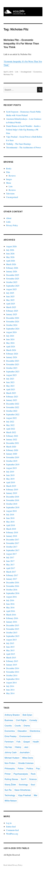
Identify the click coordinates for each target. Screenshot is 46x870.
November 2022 (12, 407)
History (18, 747)
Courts (18, 725)
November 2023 (12, 364)
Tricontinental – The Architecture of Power (23, 147)
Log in (9, 823)
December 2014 (12, 668)
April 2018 (10, 525)
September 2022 (12, 414)
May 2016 (10, 607)
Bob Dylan (27, 714)
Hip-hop (8, 747)
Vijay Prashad (24, 795)
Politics (29, 768)
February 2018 (12, 532)
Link (16, 71)
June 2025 (10, 296)
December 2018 (12, 496)
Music (8, 182)
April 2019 (10, 482)
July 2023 (10, 378)
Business (9, 720)
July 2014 (10, 686)
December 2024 (12, 318)
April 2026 (10, 260)
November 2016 (12, 586)
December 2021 (12, 443)
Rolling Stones (11, 779)
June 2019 (10, 475)
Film (8, 172)
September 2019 (12, 464)
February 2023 (12, 396)
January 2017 (11, 578)
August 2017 (11, 553)
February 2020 (12, 450)
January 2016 (11, 621)
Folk (18, 741)
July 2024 (10, 335)
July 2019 (10, 471)
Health (36, 741)
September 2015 (12, 636)
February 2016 (12, 618)
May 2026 (10, 257)
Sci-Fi (23, 779)
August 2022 (11, 418)
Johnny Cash (11, 752)
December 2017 (12, 539)
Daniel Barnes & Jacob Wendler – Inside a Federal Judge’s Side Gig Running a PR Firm (23, 129)
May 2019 (10, 478)
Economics (37, 71)
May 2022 (10, 425)
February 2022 (12, 435)
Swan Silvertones (22, 789)
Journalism (25, 752)
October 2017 (11, 546)
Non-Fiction (10, 763)
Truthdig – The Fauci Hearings (18, 143)
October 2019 (11, 461)
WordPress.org (12, 833)
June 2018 (10, 518)
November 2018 (12, 500)
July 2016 (10, 600)
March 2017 (11, 571)
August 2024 (11, 332)
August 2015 (11, 639)
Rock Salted (8, 865)
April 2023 (10, 389)
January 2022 (11, 439)
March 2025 (11, 307)
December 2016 (12, 582)
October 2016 (11, 589)
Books (8, 168)
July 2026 (10, 250)
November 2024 (12, 321)
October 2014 (11, 675)
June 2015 (10, 646)
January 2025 (11, 314)
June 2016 (10, 604)
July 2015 (10, 643)
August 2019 (11, 468)
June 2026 (10, 253)
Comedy (33, 720)
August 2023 (11, 375)
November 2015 (12, 629)
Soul (33, 784)
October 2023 (11, 368)
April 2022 (10, 428)
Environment (25, 736)
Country (8, 725)
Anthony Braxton (12, 714)
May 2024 (10, 343)
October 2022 (11, 410)
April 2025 (10, 303)
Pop (38, 768)
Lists (11, 186)
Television (10, 193)
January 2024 (11, 357)
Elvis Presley (10, 736)
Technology (10, 795)
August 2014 (11, 682)
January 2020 (11, 453)
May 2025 (10, 300)
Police (21, 768)
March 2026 (11, 264)
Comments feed (12, 830)
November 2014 (12, 671)
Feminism (9, 741)
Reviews (12, 175)
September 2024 (12, 328)
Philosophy (10, 768)
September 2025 (12, 285)
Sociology (23, 784)
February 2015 (12, 661)
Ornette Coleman (26, 763)
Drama (27, 725)
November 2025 (12, 278)
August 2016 (11, 596)
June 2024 (10, 339)
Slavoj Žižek (10, 784)
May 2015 (10, 650)
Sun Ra (8, 789)
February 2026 (12, 267)
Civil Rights (21, 720)
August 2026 (11, 246)
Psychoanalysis (21, 773)
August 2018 (11, 511)
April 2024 (10, 346)
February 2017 (12, 575)
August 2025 (11, 289)
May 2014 (10, 693)
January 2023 (11, 400)
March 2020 (11, 446)
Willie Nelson (11, 800)
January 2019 (11, 493)
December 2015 (12, 625)
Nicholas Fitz (8, 74)
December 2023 (12, 360)
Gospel (26, 741)
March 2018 (11, 528)
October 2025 (11, 282)
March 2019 (11, 486)
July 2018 (10, 514)
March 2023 (11, 393)
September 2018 (12, 507)
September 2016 (12, 593)
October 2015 (11, 632)
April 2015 (10, 654)
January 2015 (11, 664)
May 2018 (10, 521)
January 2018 (11, 536)
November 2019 (12, 457)
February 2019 (12, 489)
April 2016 (10, 611)
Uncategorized (26, 71)
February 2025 (12, 310)
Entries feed (11, 826)
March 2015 (11, 657)
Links (8, 221)
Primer (8, 773)
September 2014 (12, 679)
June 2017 (10, 561)
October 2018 (11, 503)
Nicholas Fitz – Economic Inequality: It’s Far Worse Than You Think (21, 43)
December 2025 (12, 275)
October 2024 (11, 325)
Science (33, 779)
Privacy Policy (12, 225)
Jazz (26, 747)
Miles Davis (27, 757)
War (35, 795)
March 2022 (11, 432)
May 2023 (10, 385)
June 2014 (10, 689)
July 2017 (10, 557)
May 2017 (10, 564)
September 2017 (12, 550)
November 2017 (12, 543)
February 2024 (12, 353)
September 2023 (12, 371)
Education (22, 730)
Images (9, 179)
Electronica (35, 730)
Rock (33, 773)
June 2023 (10, 382)
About (8, 218)
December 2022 (12, 403)
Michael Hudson (12, 757)
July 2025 (10, 292)
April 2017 (10, 568)
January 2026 (11, 271)
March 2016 (11, 614)
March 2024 (11, 350)
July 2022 (10, 421)
